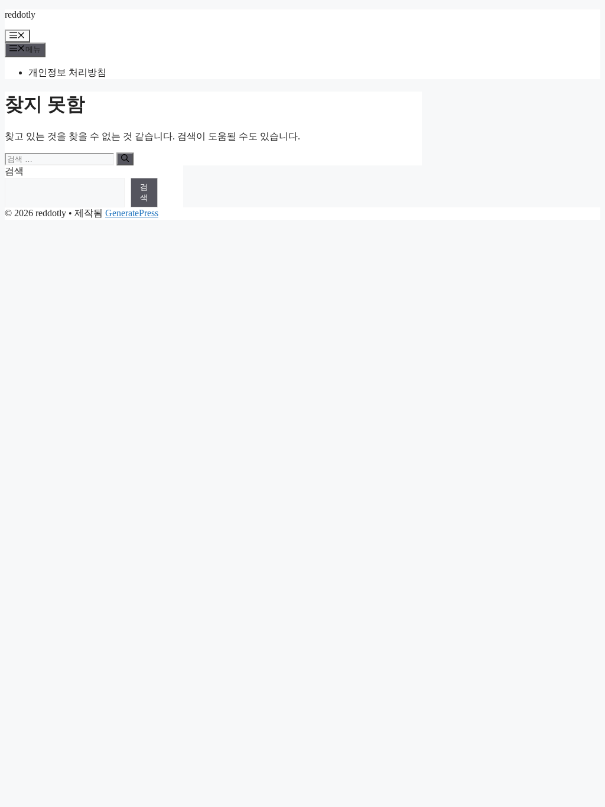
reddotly (20, 14)
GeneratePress (131, 213)
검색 (14, 171)
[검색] (125, 158)
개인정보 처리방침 (67, 72)
